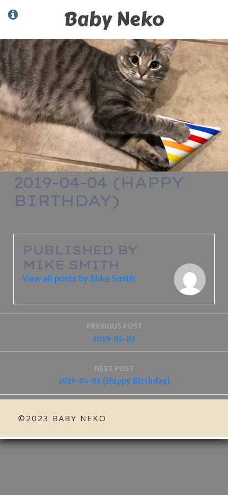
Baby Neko (114, 19)
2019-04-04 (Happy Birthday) (114, 375)
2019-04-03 (114, 332)
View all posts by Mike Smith (78, 278)
